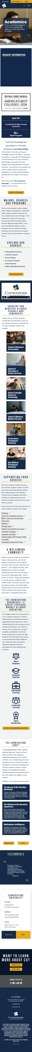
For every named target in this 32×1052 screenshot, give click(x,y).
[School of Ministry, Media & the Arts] (16, 411)
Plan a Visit (9, 935)
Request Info (9, 843)
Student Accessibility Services (13, 529)
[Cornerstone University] (4, 6)
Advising (5, 513)
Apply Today (16, 969)
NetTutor (5, 523)
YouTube (17, 983)
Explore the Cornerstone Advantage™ (16, 728)
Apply (26, 1)
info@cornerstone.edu (12, 907)
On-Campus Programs (12, 261)
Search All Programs (16, 192)
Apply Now (16, 118)
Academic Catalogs (9, 531)
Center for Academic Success (12, 516)
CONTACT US (16, 1007)
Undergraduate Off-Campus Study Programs (14, 538)
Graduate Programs (11, 255)
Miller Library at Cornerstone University (12, 519)
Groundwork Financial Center (12, 542)
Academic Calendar (9, 534)
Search (24, 6)
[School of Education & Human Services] (16, 364)
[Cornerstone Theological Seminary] (16, 434)
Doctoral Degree (10, 258)
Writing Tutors (7, 526)
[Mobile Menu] (28, 5)
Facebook (14, 983)
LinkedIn (21, 983)
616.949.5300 (5, 1)
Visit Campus (16, 1)
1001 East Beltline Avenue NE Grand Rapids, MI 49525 (16, 1000)
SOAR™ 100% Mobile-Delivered (15, 266)
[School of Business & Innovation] (16, 341)
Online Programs (10, 263)
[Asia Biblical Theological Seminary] (16, 458)
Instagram (11, 983)
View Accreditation (16, 274)
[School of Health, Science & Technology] (16, 388)
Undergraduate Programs (13, 252)
